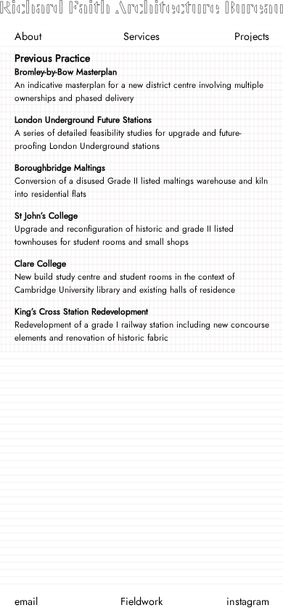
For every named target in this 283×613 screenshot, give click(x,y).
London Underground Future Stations (83, 119)
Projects (251, 36)
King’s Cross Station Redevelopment (81, 311)
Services (141, 36)
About (28, 36)
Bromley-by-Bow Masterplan (66, 71)
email (26, 601)
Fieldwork (141, 601)
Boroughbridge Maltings (60, 167)
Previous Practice (52, 58)
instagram (247, 601)
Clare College (40, 263)
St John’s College (46, 215)
